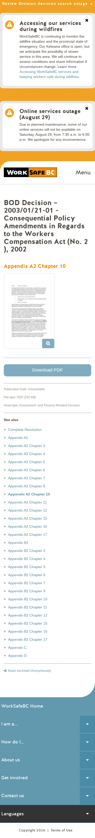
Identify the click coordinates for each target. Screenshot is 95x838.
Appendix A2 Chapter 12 (27, 510)
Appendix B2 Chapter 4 (26, 559)
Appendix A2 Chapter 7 (26, 478)
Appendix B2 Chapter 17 (27, 639)
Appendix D (17, 656)
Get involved (14, 778)
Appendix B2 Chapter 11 (27, 607)
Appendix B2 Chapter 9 (26, 591)
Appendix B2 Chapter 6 (26, 575)
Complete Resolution (25, 430)
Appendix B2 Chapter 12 (27, 615)
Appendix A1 (18, 438)
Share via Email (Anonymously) (29, 671)
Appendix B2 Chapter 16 (27, 631)
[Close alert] (87, 20)
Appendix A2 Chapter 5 (26, 462)
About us (10, 760)
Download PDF (47, 370)
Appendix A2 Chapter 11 (27, 502)
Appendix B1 (18, 543)
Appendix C (17, 648)
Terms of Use (61, 830)
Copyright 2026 (32, 830)
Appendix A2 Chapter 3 (26, 446)
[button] (31, 313)
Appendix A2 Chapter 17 (27, 535)
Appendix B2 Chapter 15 (27, 623)
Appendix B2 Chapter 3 (26, 551)
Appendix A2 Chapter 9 (26, 486)
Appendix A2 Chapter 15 (27, 518)
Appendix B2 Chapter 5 (26, 567)
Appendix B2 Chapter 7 (26, 583)
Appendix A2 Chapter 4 (26, 454)
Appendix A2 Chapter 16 (27, 526)
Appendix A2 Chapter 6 (26, 470)
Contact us (12, 796)
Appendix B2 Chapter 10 (27, 599)
